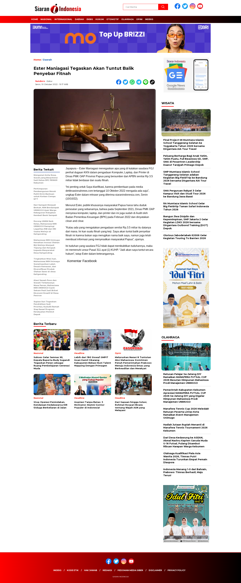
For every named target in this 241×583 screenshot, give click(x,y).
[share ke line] (146, 84)
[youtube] (200, 8)
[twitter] (185, 8)
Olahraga (127, 19)
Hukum (99, 19)
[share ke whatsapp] (133, 84)
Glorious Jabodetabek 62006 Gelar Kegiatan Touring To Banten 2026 (185, 237)
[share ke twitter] (126, 84)
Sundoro (40, 81)
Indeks (149, 19)
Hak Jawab (90, 570)
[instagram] (193, 8)
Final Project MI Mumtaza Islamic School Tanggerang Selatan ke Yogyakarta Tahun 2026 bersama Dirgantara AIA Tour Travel (184, 144)
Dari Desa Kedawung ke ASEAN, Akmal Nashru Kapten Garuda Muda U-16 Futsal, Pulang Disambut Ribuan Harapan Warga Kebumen (185, 442)
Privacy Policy (176, 570)
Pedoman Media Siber (130, 570)
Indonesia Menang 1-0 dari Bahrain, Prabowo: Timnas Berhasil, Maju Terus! (185, 472)
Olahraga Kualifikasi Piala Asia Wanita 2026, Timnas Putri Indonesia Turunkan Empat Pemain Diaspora (185, 458)
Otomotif (112, 19)
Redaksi (107, 570)
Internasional (63, 19)
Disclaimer (155, 570)
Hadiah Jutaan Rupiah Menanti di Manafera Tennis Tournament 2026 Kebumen (185, 427)
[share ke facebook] (119, 84)
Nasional (46, 19)
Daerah (79, 19)
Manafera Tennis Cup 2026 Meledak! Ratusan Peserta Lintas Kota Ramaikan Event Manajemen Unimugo (186, 413)
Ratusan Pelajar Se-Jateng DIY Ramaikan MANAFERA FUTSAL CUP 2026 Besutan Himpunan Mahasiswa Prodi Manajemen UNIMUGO (186, 379)
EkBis (90, 19)
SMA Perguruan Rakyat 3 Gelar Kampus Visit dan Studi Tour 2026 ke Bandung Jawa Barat (184, 193)
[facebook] (178, 8)
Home (34, 19)
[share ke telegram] (139, 84)
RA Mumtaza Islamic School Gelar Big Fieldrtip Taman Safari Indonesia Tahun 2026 (186, 206)
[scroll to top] (231, 578)
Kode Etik (73, 570)
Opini (139, 19)
